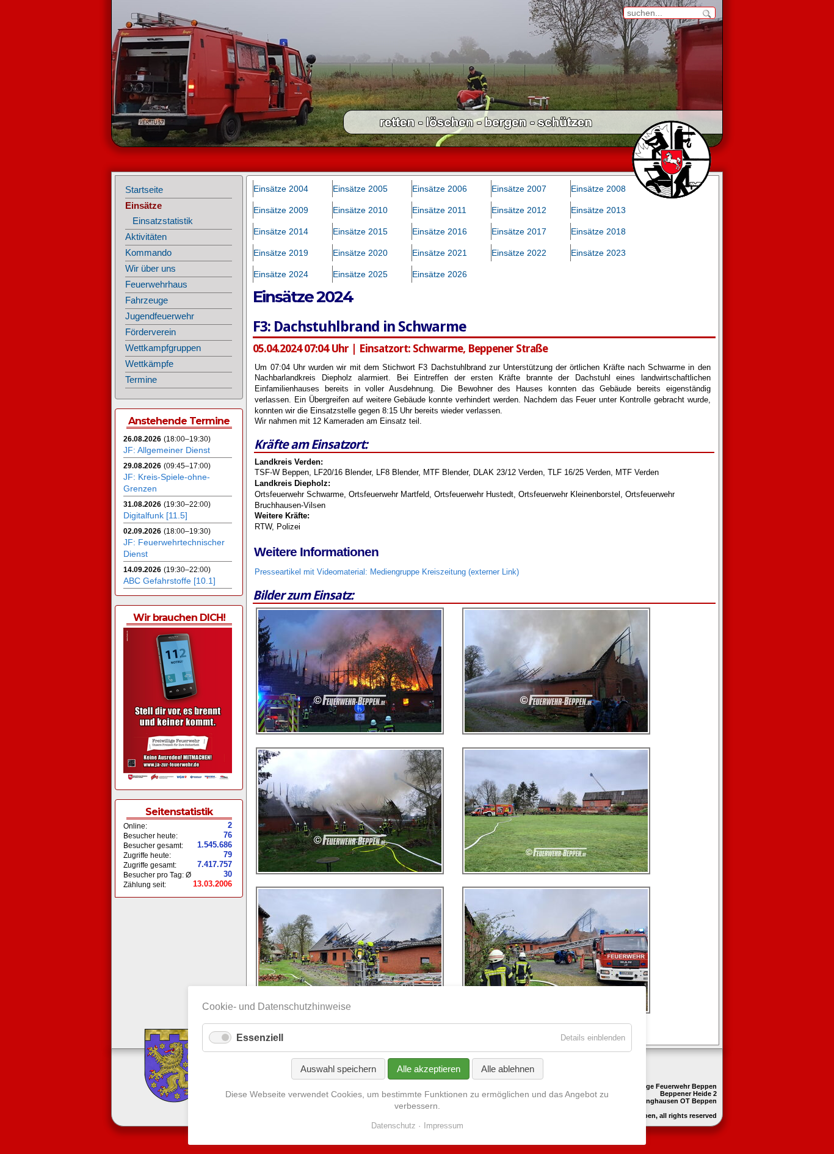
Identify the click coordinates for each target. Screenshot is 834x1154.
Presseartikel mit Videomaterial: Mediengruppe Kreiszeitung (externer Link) (387, 572)
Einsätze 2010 (360, 210)
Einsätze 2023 (598, 253)
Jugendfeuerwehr (159, 316)
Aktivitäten (146, 237)
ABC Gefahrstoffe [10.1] (169, 581)
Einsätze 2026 (439, 274)
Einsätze (143, 206)
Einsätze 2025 (360, 274)
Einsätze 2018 (598, 231)
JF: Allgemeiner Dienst (166, 450)
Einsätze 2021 (439, 253)
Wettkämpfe (149, 364)
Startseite (144, 190)
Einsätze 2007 (518, 189)
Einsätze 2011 (439, 210)
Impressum (443, 1125)
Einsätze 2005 (360, 189)
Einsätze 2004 (280, 189)
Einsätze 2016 (439, 231)
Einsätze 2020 (360, 253)
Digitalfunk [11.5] (155, 515)
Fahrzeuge (146, 300)
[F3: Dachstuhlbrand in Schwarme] (350, 732)
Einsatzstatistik (162, 221)
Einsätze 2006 (439, 189)
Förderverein (150, 332)
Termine (141, 380)
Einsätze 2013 (598, 210)
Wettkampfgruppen (163, 348)
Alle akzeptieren (428, 1069)
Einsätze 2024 (280, 274)
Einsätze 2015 (360, 231)
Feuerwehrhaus (156, 284)
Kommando (148, 253)
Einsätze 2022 (518, 253)
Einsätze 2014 (280, 231)
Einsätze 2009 (280, 210)
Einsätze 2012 (518, 210)
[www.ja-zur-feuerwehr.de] (177, 778)
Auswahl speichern (338, 1069)
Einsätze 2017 (518, 231)
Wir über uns (150, 269)
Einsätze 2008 (598, 189)
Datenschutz (393, 1125)
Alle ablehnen (507, 1069)
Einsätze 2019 (280, 253)
